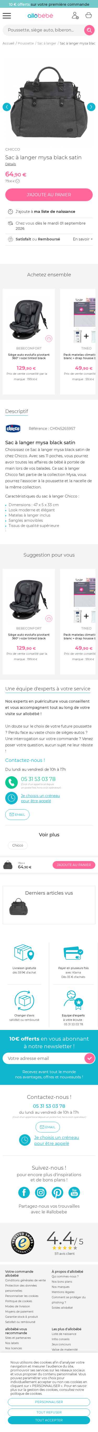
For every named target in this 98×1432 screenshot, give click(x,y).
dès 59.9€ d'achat (24, 970)
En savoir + (83, 239)
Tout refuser (49, 1412)
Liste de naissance (64, 1334)
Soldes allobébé (62, 1307)
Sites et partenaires (18, 1338)
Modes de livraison (17, 1306)
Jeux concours (61, 1344)
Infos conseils (61, 1339)
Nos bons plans (62, 1281)
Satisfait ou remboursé (20, 1322)
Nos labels (12, 1343)
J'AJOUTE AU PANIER (74, 865)
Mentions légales (63, 1292)
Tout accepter (49, 1420)
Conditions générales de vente (25, 1280)
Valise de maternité (65, 1349)
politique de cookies (26, 1394)
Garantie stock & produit (21, 1317)
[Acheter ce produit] (48, 338)
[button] (7, 107)
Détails (10, 164)
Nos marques (61, 1287)
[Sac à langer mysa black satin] (18, 906)
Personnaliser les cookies (21, 1296)
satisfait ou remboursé (24, 1018)
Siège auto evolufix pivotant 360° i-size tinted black (29, 356)
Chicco (12, 149)
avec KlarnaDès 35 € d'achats (73, 972)
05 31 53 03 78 (73, 1024)
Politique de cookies (18, 1301)
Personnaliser (49, 1402)
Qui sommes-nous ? (65, 1276)
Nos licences (13, 1348)
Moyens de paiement (19, 1311)
